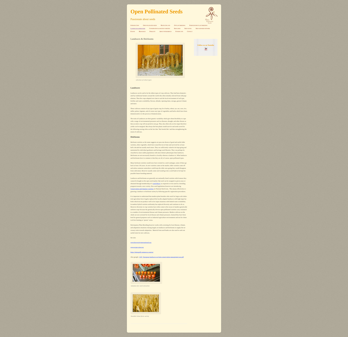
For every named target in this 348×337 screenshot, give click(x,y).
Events (132, 31)
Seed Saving (188, 28)
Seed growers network (203, 28)
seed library (157, 183)
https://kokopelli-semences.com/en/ (141, 252)
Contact (189, 31)
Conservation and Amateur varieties (142, 189)
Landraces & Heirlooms (137, 28)
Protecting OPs (165, 25)
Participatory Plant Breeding (198, 25)
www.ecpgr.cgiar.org (137, 247)
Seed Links (177, 28)
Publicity (152, 31)
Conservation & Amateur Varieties (159, 28)
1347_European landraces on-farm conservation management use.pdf (161, 257)
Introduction (134, 25)
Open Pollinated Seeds (156, 12)
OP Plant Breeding (179, 25)
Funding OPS (179, 31)
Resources (142, 31)
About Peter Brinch (165, 31)
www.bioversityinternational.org (140, 242)
